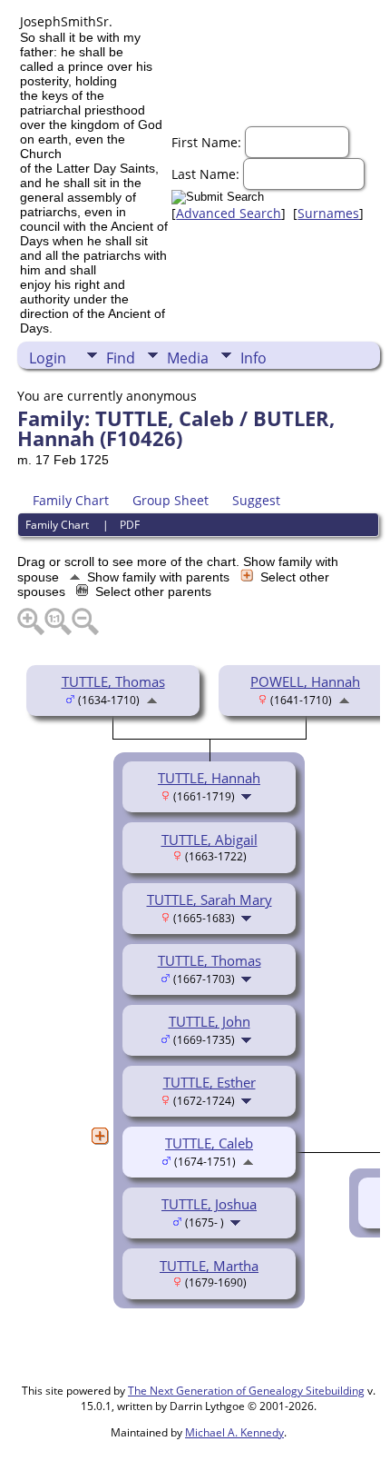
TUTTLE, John (209, 1021)
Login (47, 358)
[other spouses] (100, 1136)
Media (188, 358)
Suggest (256, 500)
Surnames (328, 213)
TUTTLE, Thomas (113, 681)
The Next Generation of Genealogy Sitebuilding (246, 1390)
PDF (130, 524)
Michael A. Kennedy (234, 1432)
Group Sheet (170, 500)
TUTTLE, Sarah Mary (209, 899)
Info (253, 358)
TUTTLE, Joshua (209, 1204)
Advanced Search (228, 213)
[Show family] (248, 795)
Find (120, 358)
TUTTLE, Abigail (209, 839)
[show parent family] (152, 699)
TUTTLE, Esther (209, 1082)
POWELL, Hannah (305, 681)
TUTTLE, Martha (209, 1266)
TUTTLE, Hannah (209, 778)
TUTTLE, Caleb (209, 1143)
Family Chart (71, 500)
